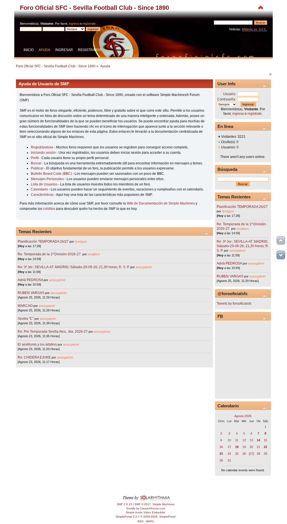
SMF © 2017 (143, 504)
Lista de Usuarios (44, 184)
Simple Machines (163, 504)
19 (244, 447)
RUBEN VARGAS (31, 293)
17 (229, 447)
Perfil (35, 158)
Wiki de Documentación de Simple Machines (161, 203)
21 (258, 447)
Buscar (36, 163)
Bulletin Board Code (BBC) (52, 174)
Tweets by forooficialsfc (234, 303)
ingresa (74, 23)
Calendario (39, 189)
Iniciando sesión (43, 153)
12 (244, 440)
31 (229, 460)
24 (229, 453)
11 (236, 440)
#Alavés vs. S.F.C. (254, 29)
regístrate (89, 23)
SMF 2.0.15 (124, 504)
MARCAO (25, 306)
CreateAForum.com (152, 508)
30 (221, 460)
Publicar (37, 168)
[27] (251, 453)
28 (258, 453)
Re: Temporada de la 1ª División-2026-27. (50, 254)
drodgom (81, 241)
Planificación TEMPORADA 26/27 (43, 241)
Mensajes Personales (47, 179)
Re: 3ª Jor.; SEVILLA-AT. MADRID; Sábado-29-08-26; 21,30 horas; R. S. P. (73, 267)
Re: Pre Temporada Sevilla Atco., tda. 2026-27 (53, 332)
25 (237, 453)
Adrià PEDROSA (30, 280)
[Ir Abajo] (280, 254)
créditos (49, 209)
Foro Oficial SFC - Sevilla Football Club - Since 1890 (94, 7)
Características (42, 195)
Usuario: (229, 94)
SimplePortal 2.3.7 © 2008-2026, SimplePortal (145, 516)
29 (265, 453)
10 (229, 440)
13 (251, 440)
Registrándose (42, 147)
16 (221, 447)
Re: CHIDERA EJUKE (34, 357)
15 (265, 440)
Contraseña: (226, 99)
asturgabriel (144, 267)
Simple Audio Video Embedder (145, 512)
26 (244, 453)
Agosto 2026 (242, 416)
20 (251, 447)
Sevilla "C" (26, 319)
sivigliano (94, 254)
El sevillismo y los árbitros (37, 344)
